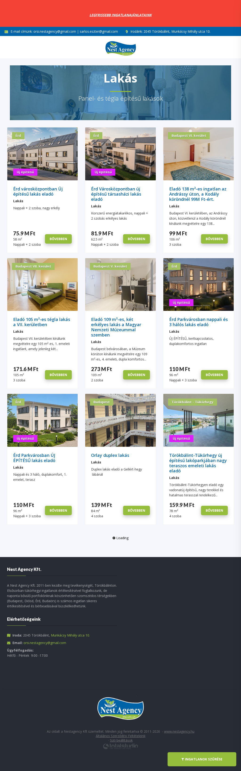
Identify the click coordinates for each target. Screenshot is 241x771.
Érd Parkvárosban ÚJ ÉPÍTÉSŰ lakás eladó (34, 458)
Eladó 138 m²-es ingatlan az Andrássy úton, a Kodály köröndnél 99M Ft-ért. (197, 194)
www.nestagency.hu (179, 731)
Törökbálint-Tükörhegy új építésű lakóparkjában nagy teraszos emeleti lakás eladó (198, 463)
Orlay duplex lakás (110, 455)
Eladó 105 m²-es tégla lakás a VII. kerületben (41, 322)
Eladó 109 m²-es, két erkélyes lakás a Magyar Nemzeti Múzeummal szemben (116, 327)
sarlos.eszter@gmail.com (99, 31)
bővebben (58, 239)
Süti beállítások (121, 740)
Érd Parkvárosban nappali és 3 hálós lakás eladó (198, 322)
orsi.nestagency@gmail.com (54, 31)
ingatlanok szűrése (203, 759)
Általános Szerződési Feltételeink (120, 736)
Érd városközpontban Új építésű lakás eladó (38, 191)
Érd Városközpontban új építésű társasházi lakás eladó (116, 194)
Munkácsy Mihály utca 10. (70, 635)
